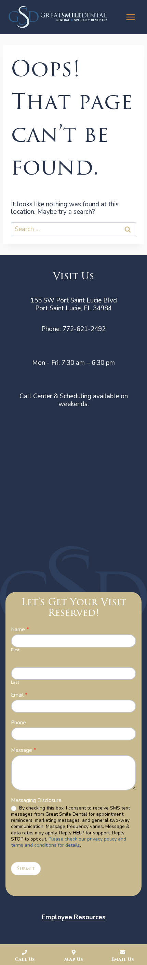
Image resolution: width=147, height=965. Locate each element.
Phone (18, 722)
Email (19, 695)
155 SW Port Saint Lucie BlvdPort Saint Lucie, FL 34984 (73, 304)
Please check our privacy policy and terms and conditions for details (68, 842)
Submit (26, 868)
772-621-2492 (84, 329)
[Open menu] (130, 17)
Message (23, 750)
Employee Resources (74, 917)
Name (20, 629)
